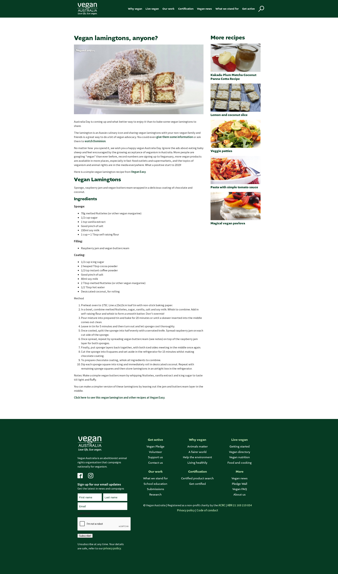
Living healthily (197, 463)
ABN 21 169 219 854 (239, 505)
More (239, 471)
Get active (248, 9)
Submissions (155, 489)
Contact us (155, 463)
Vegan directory (239, 452)
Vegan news (204, 9)
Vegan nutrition (239, 457)
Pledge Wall (239, 484)
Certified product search (197, 478)
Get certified (197, 484)
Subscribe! (85, 535)
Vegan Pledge (155, 446)
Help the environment (197, 457)
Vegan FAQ (239, 489)
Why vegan (135, 9)
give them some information (174, 137)
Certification (185, 9)
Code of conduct (207, 510)
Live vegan (152, 9)
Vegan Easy (138, 172)
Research (155, 494)
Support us (155, 457)
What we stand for (227, 9)
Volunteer (155, 452)
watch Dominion (95, 141)
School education (155, 484)
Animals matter (197, 446)
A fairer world (197, 452)
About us (239, 494)
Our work (168, 9)
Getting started (240, 446)
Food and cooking (239, 463)
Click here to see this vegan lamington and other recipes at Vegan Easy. (119, 397)
